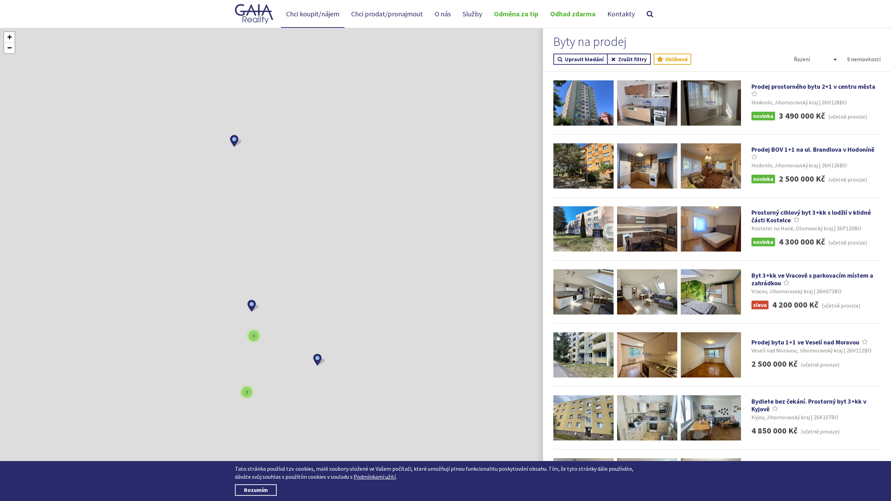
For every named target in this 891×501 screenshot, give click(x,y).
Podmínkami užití (375, 476)
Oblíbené (676, 59)
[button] (236, 141)
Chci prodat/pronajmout (387, 13)
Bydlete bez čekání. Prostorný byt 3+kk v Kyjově (808, 405)
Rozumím (256, 489)
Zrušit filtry (632, 59)
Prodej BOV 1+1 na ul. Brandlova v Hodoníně (812, 149)
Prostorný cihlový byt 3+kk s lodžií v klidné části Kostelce (811, 216)
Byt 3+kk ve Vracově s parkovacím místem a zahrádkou (812, 279)
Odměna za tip (516, 13)
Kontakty (621, 13)
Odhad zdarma (573, 13)
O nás (443, 13)
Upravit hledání (584, 59)
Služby (472, 13)
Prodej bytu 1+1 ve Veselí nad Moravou (805, 342)
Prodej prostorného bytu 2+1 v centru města (813, 86)
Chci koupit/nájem (312, 13)
